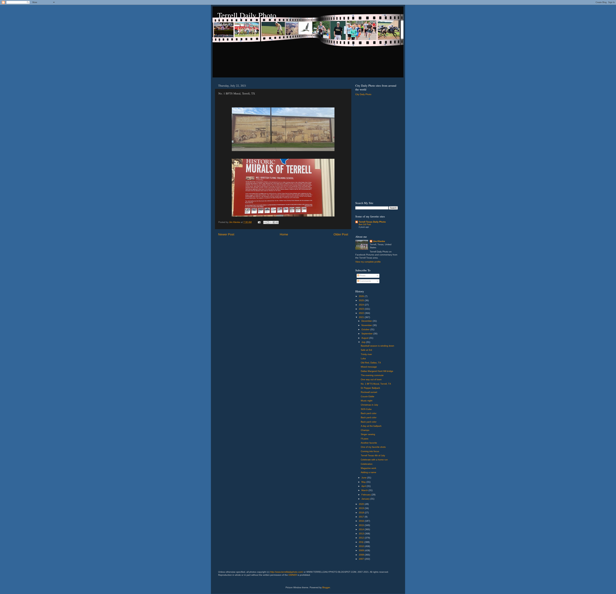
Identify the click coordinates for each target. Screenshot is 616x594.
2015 (362, 525)
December (367, 321)
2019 (362, 508)
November (367, 325)
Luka (363, 358)
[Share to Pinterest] (277, 222)
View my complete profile (368, 262)
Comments (365, 281)
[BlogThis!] (268, 222)
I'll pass (364, 438)
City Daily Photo (363, 94)
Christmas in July (369, 405)
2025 (362, 300)
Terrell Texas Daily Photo (372, 222)
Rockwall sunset (369, 392)
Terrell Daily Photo (246, 15)
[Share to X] (271, 222)
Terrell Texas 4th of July (373, 455)
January (365, 499)
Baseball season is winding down (377, 346)
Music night (366, 400)
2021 (362, 317)
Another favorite (369, 443)
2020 (362, 504)
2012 (362, 538)
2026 (362, 296)
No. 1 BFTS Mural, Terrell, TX (376, 384)
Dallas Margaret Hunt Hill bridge (377, 371)
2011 (361, 542)
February (366, 494)
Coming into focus (370, 451)
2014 (362, 529)
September (367, 333)
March (364, 490)
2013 (362, 533)
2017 (362, 517)
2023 (362, 309)
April (364, 486)
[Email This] (264, 222)
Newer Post (226, 234)
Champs (365, 430)
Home (284, 234)
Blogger (326, 587)
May (363, 482)
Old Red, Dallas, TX (371, 362)
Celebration (366, 464)
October (365, 329)
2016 (362, 521)
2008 (362, 555)
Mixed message (369, 367)
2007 (362, 559)
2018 (362, 512)
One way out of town (371, 379)
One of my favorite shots (373, 447)
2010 (362, 546)
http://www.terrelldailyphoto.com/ (286, 572)
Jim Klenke (379, 241)
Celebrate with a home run (374, 459)
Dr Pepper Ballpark (370, 388)
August (365, 338)
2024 (362, 305)
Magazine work (368, 468)
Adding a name (368, 472)
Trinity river (366, 354)
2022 (362, 313)
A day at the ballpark (371, 426)
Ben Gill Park (365, 224)
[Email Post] (259, 222)
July (363, 342)
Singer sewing (368, 434)
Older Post (341, 234)
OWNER (292, 575)
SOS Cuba (366, 409)
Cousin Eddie (367, 396)
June (364, 477)
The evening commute (372, 375)
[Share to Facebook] (274, 222)
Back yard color (368, 413)
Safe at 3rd (366, 350)
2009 (362, 550)
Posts (362, 275)
